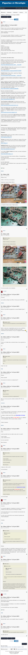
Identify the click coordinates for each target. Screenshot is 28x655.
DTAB (5, 390)
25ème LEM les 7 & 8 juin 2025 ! (10, 14)
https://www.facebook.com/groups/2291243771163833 (11, 70)
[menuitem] (4, 8)
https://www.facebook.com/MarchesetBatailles (9, 88)
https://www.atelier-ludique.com (7, 153)
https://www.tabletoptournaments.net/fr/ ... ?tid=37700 (11, 64)
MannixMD (17, 652)
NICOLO (5, 238)
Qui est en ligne (4, 645)
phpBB (11, 651)
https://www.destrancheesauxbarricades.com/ (9, 105)
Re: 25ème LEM (5, 174)
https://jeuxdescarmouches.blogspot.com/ (9, 112)
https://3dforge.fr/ (4, 143)
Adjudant (5, 322)
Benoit (4, 21)
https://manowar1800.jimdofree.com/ (8, 99)
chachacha (6, 480)
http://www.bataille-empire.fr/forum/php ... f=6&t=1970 (11, 75)
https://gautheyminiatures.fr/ (6, 137)
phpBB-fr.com (16, 653)
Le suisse (4, 291)
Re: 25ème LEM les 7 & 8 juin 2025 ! (10, 294)
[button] (17, 19)
